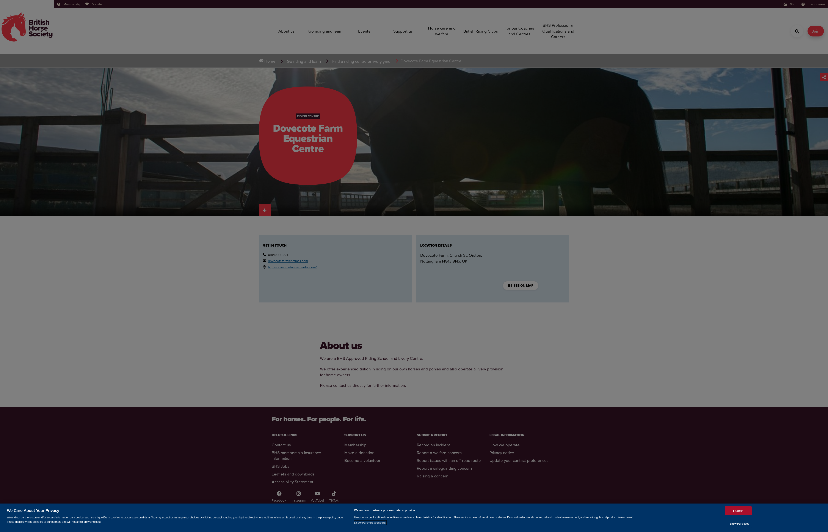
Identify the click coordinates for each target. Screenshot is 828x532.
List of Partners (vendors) (370, 522)
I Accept (738, 511)
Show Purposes (739, 523)
